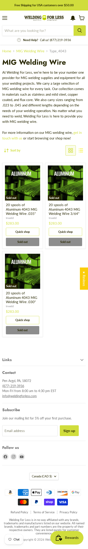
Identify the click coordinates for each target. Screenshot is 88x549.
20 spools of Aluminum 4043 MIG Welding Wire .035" (21, 209)
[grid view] (70, 150)
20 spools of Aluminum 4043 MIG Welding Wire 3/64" (64, 209)
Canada (42, 476)
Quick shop (22, 232)
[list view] (81, 150)
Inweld (10, 218)
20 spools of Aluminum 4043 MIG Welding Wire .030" (21, 297)
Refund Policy (19, 512)
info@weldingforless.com (19, 396)
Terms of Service (44, 512)
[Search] (80, 30)
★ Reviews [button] (84, 278)
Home (6, 51)
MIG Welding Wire (30, 51)
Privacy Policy (68, 512)
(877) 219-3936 (13, 386)
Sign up (69, 430)
